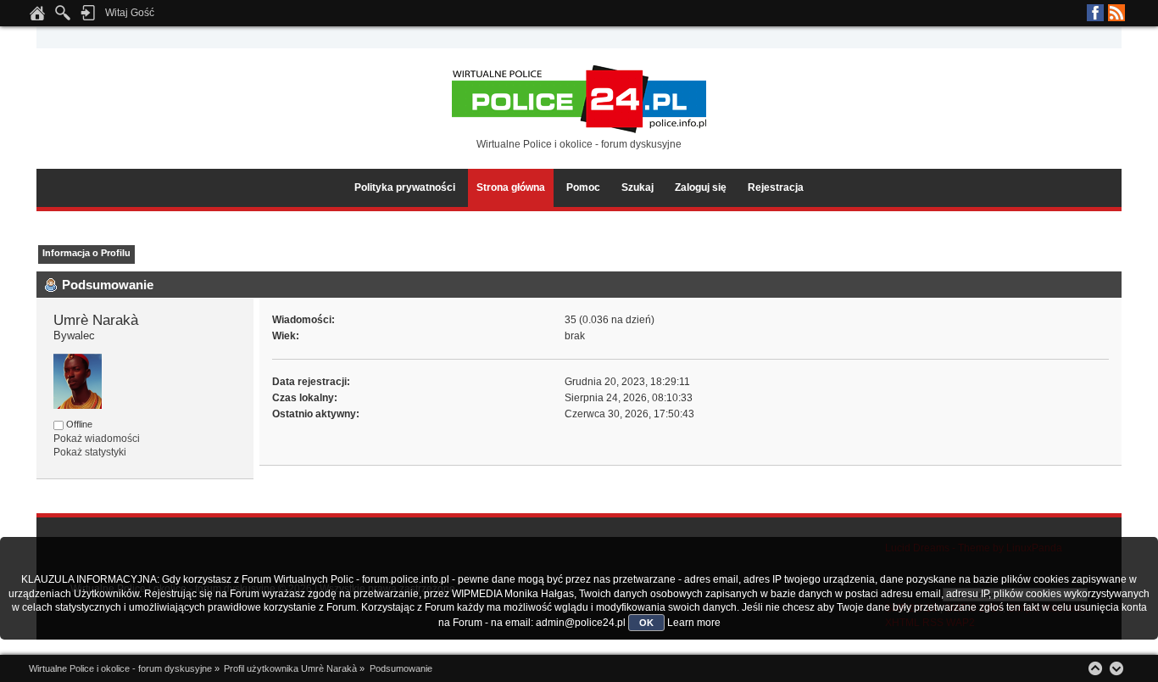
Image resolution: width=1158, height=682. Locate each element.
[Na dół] (1116, 668)
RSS (1116, 12)
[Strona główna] (37, 18)
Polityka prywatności (404, 187)
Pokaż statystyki (89, 452)
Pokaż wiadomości (96, 438)
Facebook (1095, 12)
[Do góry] (1095, 668)
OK (646, 623)
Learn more (694, 623)
